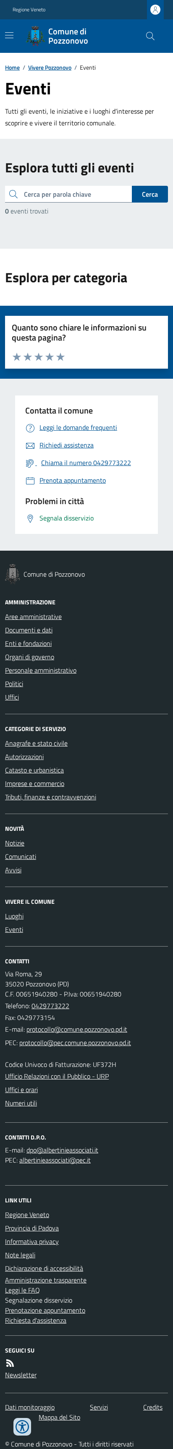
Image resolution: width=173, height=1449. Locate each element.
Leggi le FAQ (22, 1290)
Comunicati (20, 856)
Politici (14, 684)
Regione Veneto (29, 9)
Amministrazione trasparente (45, 1280)
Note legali (20, 1255)
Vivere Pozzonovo (49, 67)
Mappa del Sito (59, 1417)
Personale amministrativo (40, 670)
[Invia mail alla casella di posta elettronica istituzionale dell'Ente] (76, 1029)
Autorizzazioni (24, 757)
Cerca (150, 194)
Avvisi (13, 870)
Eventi (14, 929)
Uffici (12, 697)
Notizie (14, 843)
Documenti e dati (28, 630)
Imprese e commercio (34, 783)
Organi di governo (29, 657)
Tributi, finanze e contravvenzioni (50, 797)
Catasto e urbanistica (34, 770)
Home (12, 67)
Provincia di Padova (32, 1228)
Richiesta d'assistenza (35, 1320)
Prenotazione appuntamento (45, 1310)
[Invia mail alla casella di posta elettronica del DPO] (62, 1150)
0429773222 (50, 1006)
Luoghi (14, 916)
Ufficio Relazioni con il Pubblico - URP (57, 1076)
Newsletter (21, 1375)
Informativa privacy (32, 1241)
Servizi (99, 1407)
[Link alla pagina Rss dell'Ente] (10, 1363)
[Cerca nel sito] (147, 36)
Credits (153, 1407)
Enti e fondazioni (28, 643)
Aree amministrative (33, 616)
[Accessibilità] (22, 1426)
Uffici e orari (21, 1090)
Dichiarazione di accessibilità (44, 1268)
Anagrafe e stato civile (36, 743)
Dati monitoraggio (30, 1407)
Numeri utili (21, 1103)
